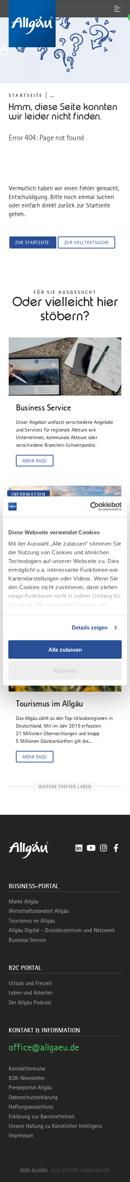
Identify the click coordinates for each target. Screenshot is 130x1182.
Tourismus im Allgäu (32, 921)
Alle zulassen (65, 649)
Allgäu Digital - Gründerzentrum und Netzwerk (62, 930)
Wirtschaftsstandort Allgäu (39, 911)
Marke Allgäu (24, 901)
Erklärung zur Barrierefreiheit (41, 1116)
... (51, 95)
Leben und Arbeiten (31, 992)
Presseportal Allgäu (30, 1087)
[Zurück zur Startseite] (65, 23)
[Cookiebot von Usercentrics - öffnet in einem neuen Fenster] (92, 506)
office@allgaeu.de (44, 1047)
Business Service (27, 940)
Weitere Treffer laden (65, 786)
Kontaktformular (27, 1068)
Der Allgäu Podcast (30, 1002)
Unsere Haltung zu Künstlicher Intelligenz (56, 1126)
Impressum (21, 1135)
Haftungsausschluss (31, 1107)
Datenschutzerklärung (33, 1097)
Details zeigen (90, 627)
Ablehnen (65, 671)
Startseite (26, 95)
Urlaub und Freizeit (30, 983)
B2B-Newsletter (27, 1078)
